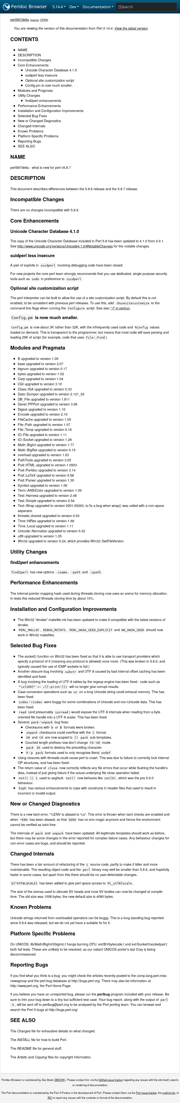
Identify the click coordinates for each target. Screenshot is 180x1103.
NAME (23, 49)
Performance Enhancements (39, 105)
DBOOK (60, 1080)
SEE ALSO (26, 145)
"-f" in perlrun (120, 307)
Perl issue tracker (146, 1093)
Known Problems (30, 130)
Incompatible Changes (34, 59)
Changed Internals (31, 125)
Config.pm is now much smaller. (48, 85)
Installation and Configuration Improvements (50, 110)
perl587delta (19, 19)
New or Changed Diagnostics (39, 120)
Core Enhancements (33, 64)
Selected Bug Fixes (32, 115)
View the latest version (131, 28)
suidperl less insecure (41, 75)
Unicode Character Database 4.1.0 (51, 69)
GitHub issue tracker (111, 1080)
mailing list (168, 1093)
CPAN (43, 20)
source (35, 20)
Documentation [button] (97, 6)
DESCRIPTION (29, 54)
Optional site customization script (49, 80)
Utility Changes (29, 95)
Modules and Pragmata (35, 90)
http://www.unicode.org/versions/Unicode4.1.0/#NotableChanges (65, 245)
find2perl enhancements (43, 100)
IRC (50, 1097)
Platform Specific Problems (38, 135)
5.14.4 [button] (57, 6)
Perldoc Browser (28, 6)
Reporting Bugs (29, 141)
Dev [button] (72, 6)
